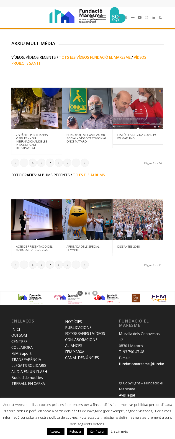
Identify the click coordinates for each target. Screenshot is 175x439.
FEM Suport (21, 353)
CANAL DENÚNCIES (82, 357)
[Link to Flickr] (132, 17)
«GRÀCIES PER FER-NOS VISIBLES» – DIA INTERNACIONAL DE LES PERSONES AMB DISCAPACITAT (32, 141)
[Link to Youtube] (139, 17)
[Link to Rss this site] (160, 17)
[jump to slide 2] (89, 293)
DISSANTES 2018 (128, 246)
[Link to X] (126, 17)
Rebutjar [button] (75, 431)
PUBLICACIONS (78, 327)
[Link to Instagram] (146, 17)
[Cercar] (89, 17)
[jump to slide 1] (86, 293)
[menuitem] (89, 17)
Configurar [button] (97, 431)
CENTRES (19, 341)
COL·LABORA (22, 347)
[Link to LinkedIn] (153, 17)
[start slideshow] (80, 293)
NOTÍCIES (73, 321)
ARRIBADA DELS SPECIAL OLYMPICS (83, 248)
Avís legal (127, 395)
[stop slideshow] (95, 293)
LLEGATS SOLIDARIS (28, 365)
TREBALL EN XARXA (28, 383)
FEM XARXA (74, 351)
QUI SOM (19, 335)
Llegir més (119, 431)
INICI (15, 329)
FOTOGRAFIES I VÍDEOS (85, 333)
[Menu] (100, 17)
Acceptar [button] (56, 431)
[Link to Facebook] (119, 17)
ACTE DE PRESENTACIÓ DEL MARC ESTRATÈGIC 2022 (34, 248)
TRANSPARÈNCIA (26, 359)
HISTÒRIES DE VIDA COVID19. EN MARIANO (136, 136)
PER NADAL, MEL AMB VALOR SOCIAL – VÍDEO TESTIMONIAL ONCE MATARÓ (86, 138)
